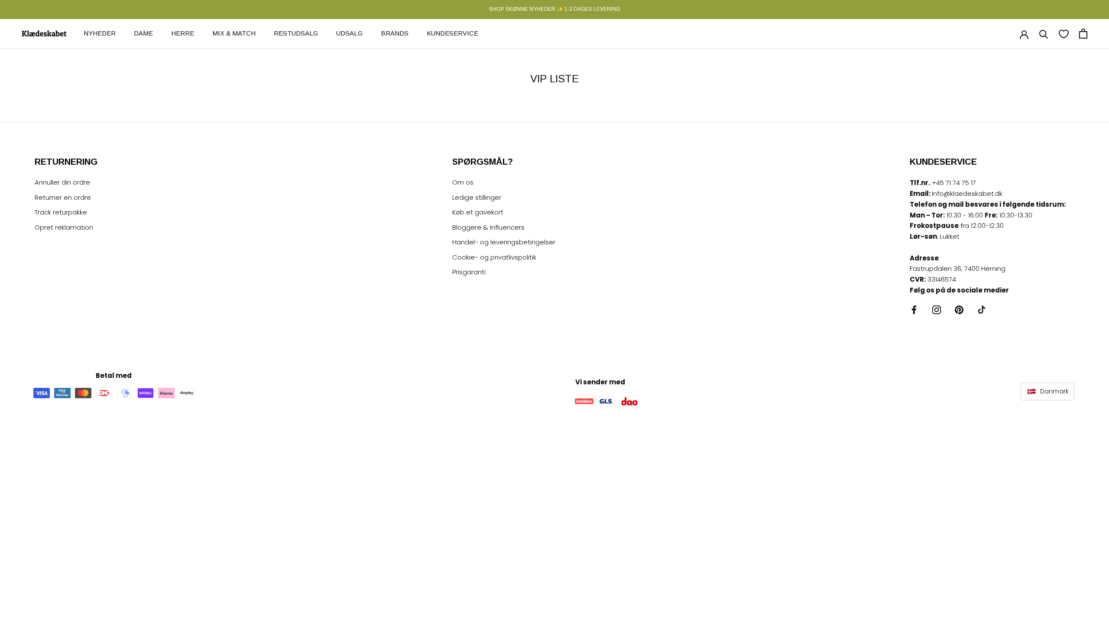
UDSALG (349, 33)
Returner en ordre (63, 197)
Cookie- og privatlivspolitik (494, 257)
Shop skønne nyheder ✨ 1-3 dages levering (554, 9)
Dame (143, 33)
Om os (462, 182)
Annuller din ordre (62, 182)
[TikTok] (981, 309)
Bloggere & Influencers (488, 227)
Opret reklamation (64, 227)
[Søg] (1043, 33)
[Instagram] (936, 309)
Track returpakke (61, 212)
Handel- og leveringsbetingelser (503, 242)
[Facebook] (914, 309)
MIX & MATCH (234, 33)
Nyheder (100, 33)
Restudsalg (296, 33)
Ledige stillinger (476, 197)
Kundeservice (452, 33)
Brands (395, 33)
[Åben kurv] (1083, 34)
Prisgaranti (469, 271)
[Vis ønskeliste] (1063, 33)
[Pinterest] (959, 309)
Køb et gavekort (477, 212)
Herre (182, 33)
